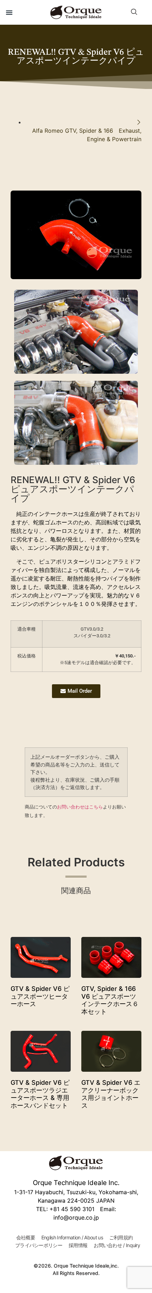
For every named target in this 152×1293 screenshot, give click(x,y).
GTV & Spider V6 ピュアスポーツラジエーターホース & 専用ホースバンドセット (40, 1094)
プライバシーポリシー (38, 1245)
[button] (9, 12)
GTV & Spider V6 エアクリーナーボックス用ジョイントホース (110, 1094)
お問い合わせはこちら (80, 807)
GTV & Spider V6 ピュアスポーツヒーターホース (40, 996)
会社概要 (25, 1237)
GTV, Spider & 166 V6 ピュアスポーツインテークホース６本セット (110, 1000)
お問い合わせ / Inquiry (117, 1245)
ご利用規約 (121, 1237)
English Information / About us (72, 1237)
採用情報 (78, 1245)
